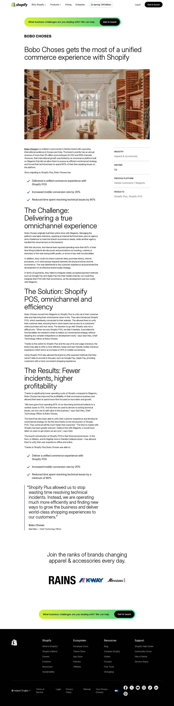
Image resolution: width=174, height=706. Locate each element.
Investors (46, 661)
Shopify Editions (49, 651)
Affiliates (77, 666)
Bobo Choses (31, 149)
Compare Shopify (112, 651)
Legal (58, 689)
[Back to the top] (14, 642)
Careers (45, 656)
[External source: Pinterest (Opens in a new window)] (126, 694)
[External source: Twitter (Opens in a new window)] (132, 688)
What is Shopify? (50, 646)
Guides (107, 656)
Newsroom (47, 666)
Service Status (141, 661)
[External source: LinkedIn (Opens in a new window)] (156, 688)
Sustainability (48, 672)
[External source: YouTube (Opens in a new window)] (138, 688)
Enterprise (80, 4)
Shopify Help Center (144, 646)
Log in (138, 4)
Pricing (68, 4)
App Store (78, 656)
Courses (108, 661)
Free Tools (109, 666)
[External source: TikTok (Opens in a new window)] (150, 688)
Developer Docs (80, 646)
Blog (106, 646)
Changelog (109, 672)
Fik (115, 169)
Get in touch (154, 4)
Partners (77, 661)
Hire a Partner (141, 656)
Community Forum (143, 651)
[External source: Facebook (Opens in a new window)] (126, 688)
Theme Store (79, 651)
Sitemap (87, 689)
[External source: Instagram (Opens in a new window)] (144, 688)
